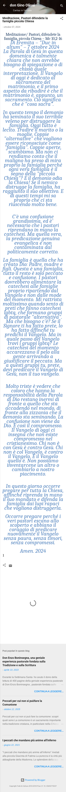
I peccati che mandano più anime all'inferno (29, 740)
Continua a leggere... (49, 691)
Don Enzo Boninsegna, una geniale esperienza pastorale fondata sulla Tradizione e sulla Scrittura (23, 661)
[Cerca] (62, 6)
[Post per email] (10, 566)
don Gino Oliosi (22, 5)
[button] (62, 19)
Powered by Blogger (34, 780)
